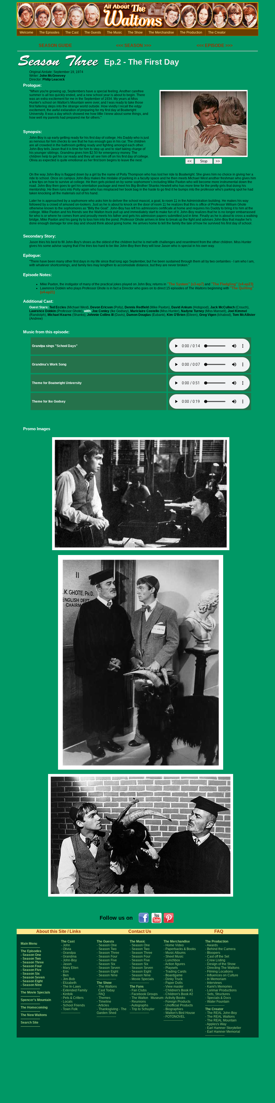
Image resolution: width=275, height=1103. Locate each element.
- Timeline (104, 1001)
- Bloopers (212, 953)
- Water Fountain (217, 1001)
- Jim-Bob (68, 979)
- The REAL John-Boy (221, 1013)
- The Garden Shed (111, 1011)
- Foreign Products (177, 1001)
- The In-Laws (71, 986)
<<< (119, 45)
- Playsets (171, 968)
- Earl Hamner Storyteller (223, 1028)
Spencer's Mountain (36, 1000)
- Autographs (139, 1005)
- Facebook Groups (144, 994)
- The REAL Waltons (220, 1016)
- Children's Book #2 (178, 994)
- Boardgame (173, 975)
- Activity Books (174, 998)
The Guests (92, 32)
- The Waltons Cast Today (107, 988)
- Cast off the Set (217, 956)
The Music (114, 32)
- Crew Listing (215, 960)
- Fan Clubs (138, 990)
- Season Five (31, 970)
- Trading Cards (175, 971)
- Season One (31, 955)
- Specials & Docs (218, 998)
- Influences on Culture (221, 975)
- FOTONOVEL (174, 1016)
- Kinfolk (67, 994)
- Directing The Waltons (222, 968)
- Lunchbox (172, 960)
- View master (173, 986)
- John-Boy (69, 960)
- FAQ (101, 994)
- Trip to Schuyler (142, 1009)
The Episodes (49, 32)
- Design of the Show (220, 964)
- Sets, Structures (217, 994)
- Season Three (32, 962)
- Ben (65, 975)
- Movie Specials (142, 979)
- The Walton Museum (146, 998)
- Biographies (173, 1009)
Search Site (29, 1022)
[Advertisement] (137, 1083)
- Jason (66, 964)
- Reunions (138, 1001)
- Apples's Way (215, 1024)
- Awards (211, 945)
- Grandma (69, 956)
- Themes (103, 998)
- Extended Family (74, 990)
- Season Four (31, 966)
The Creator (217, 32)
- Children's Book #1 (178, 990)
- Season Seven (33, 977)
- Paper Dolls (173, 983)
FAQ (218, 931)
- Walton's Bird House (179, 1013)
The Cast (71, 32)
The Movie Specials (35, 992)
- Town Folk (69, 1009)
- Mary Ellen (69, 968)
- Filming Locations (219, 971)
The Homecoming (34, 1007)
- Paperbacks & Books (180, 949)
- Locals (67, 1001)
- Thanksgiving (107, 1009)
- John (65, 945)
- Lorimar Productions (221, 990)
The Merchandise (161, 32)
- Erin (65, 971)
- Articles (103, 1005)
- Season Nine (31, 985)
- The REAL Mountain (221, 1020)
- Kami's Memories (218, 986)
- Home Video (174, 945)
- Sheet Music (173, 956)
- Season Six (30, 974)
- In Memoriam (215, 979)
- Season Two (31, 958)
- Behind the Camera (220, 949)
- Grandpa (68, 953)
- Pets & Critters (72, 998)
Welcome (26, 32)
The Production (191, 32)
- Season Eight (32, 981)
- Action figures (174, 964)
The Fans (137, 986)
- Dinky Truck (173, 979)
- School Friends (73, 1005)
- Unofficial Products (178, 1005)
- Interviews (213, 983)
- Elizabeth (69, 983)
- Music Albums (175, 953)
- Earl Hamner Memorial (222, 1031)
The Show (135, 32)
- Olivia (66, 949)
